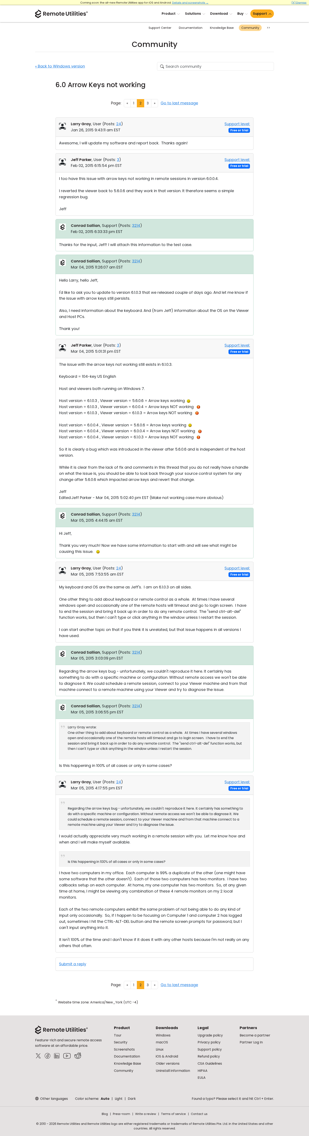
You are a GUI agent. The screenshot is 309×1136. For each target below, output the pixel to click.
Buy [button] (240, 13)
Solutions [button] (193, 13)
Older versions (168, 1063)
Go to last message (179, 103)
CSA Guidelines (210, 1063)
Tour (117, 1035)
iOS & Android (167, 1056)
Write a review (145, 1114)
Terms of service (173, 1114)
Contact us (199, 1114)
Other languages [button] (53, 1098)
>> (268, 28)
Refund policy (209, 1056)
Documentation (190, 28)
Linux (160, 1049)
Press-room (121, 1114)
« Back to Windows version (60, 66)
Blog (105, 1114)
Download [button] (219, 13)
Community (250, 28)
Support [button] (260, 13)
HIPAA (202, 1070)
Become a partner (255, 1035)
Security (120, 1042)
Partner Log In (251, 1042)
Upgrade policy (210, 1035)
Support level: (237, 123)
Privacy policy (209, 1042)
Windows (163, 1035)
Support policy (210, 1049)
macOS (162, 1042)
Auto (105, 1098)
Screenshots (124, 1049)
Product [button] (169, 13)
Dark (132, 1098)
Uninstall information (173, 1070)
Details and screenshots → (190, 3)
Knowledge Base (222, 28)
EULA (202, 1077)
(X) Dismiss (298, 3)
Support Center (160, 28)
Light (119, 1098)
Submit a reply (72, 964)
